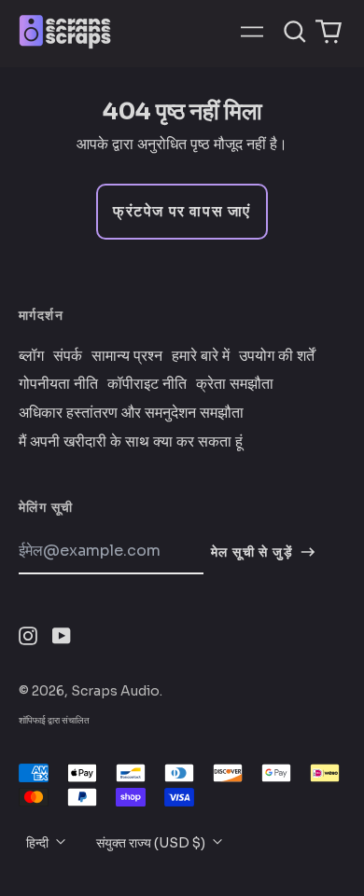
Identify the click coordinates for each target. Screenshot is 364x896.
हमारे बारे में (201, 356)
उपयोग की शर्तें (277, 356)
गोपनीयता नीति (58, 384)
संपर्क (67, 356)
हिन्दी (38, 842)
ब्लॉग (31, 356)
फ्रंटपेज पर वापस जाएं (182, 211)
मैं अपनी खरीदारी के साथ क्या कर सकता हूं (131, 442)
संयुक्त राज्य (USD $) (152, 842)
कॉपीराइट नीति (147, 384)
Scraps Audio (115, 690)
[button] (295, 31)
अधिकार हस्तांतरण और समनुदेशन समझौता (131, 413)
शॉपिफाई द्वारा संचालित (54, 720)
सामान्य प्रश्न (126, 356)
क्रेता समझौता (234, 384)
